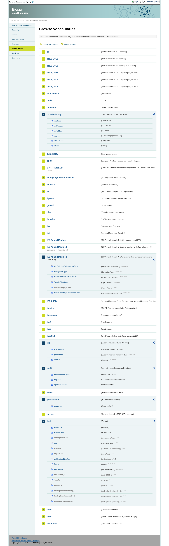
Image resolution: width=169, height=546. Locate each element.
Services (15, 53)
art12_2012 (52, 59)
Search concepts (70, 44)
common (51, 107)
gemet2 (50, 205)
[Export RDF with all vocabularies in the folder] (154, 114)
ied (48, 233)
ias (48, 226)
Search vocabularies (50, 44)
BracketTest (59, 433)
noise (50, 393)
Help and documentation (21, 25)
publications (53, 400)
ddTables (58, 131)
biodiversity (53, 93)
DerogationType (60, 272)
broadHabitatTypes (61, 375)
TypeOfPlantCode (61, 282)
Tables (14, 34)
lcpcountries (59, 349)
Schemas (15, 44)
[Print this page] (140, 2)
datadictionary (54, 114)
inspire (50, 308)
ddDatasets (58, 126)
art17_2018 (52, 86)
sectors (57, 360)
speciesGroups (60, 385)
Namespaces (16, 58)
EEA (22, 2)
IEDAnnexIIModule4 (57, 257)
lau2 (49, 329)
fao (48, 191)
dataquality (52, 154)
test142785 (58, 469)
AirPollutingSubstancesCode (66, 266)
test (49, 421)
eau (55, 443)
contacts (57, 121)
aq (48, 52)
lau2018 (51, 336)
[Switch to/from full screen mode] (144, 2)
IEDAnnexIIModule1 (57, 240)
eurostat (51, 184)
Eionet (22, 20)
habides (51, 219)
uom (49, 509)
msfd (49, 368)
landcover (52, 315)
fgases (50, 198)
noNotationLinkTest (62, 459)
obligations (59, 141)
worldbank (52, 523)
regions (57, 380)
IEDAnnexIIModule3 (57, 247)
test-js (56, 464)
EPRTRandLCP (55, 168)
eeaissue (57, 136)
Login (136, 2)
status (56, 146)
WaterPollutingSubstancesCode (67, 293)
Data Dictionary (31, 20)
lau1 (49, 322)
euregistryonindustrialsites (60, 177)
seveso (50, 414)
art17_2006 (52, 73)
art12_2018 (52, 66)
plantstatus (58, 354)
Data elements (17, 39)
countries (58, 406)
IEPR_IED (52, 301)
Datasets (15, 30)
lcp (48, 343)
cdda (49, 100)
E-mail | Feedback (19, 538)
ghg (49, 212)
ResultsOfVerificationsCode (65, 277)
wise (49, 516)
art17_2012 (52, 80)
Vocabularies (17, 49)
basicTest (58, 428)
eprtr (49, 161)
